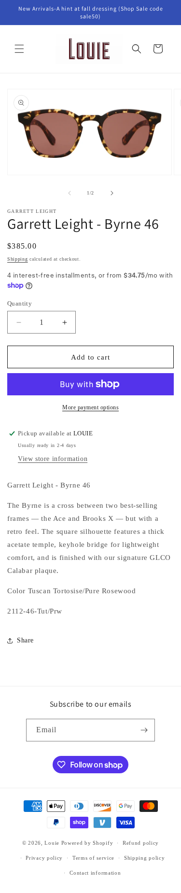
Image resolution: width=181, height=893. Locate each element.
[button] (19, 48)
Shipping (17, 259)
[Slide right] (112, 193)
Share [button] (25, 640)
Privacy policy (44, 858)
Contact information (95, 873)
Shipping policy (144, 858)
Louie (51, 843)
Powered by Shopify (87, 843)
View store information (52, 458)
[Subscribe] (143, 730)
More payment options (90, 407)
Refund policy (141, 843)
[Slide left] (69, 193)
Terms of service (93, 858)
